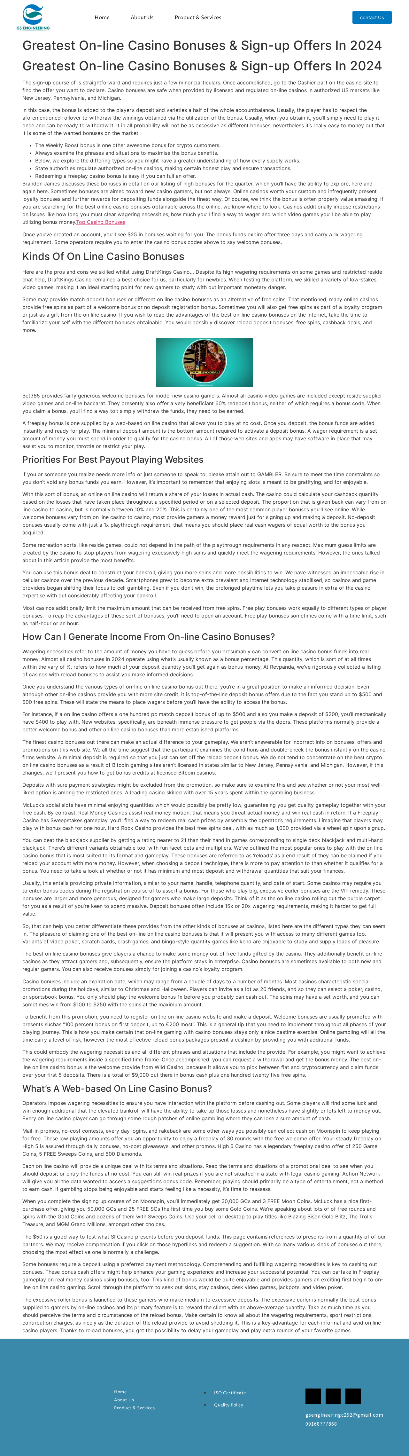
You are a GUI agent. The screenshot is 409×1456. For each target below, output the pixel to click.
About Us (142, 17)
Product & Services (198, 17)
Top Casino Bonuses (100, 222)
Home (102, 17)
